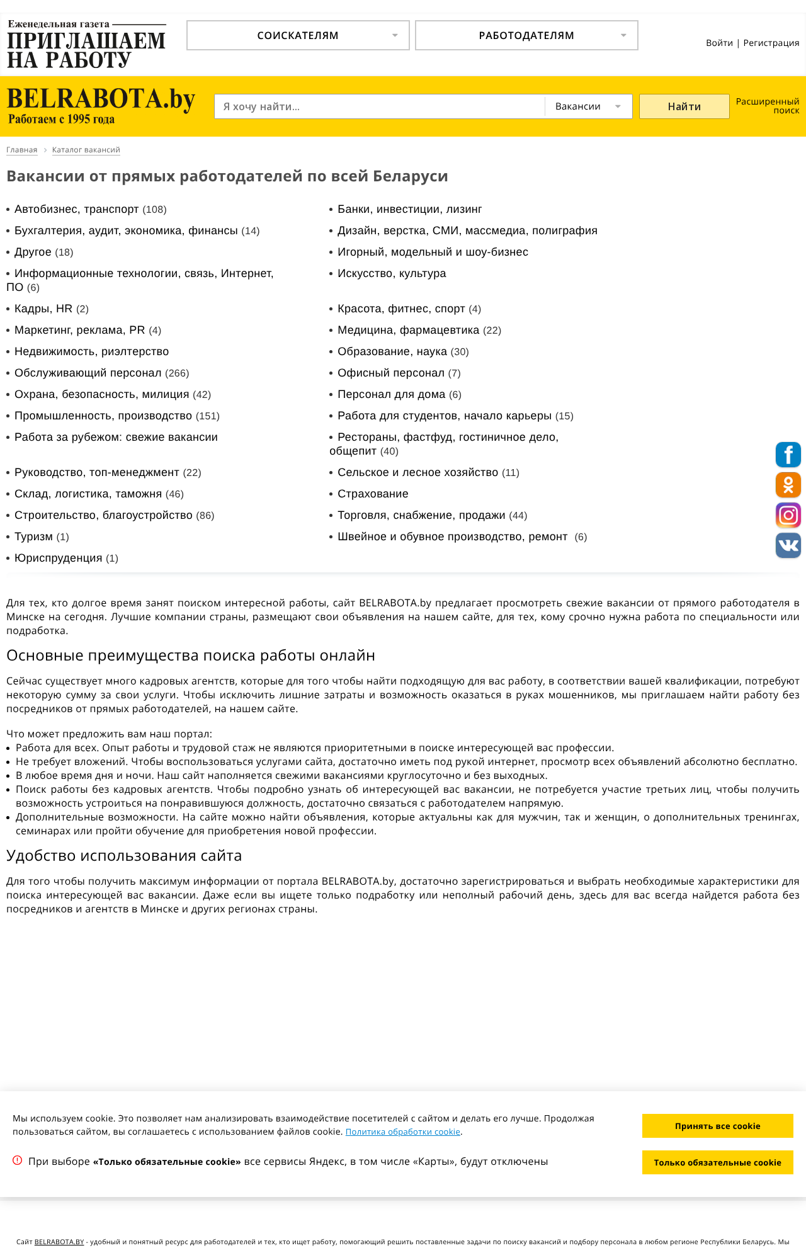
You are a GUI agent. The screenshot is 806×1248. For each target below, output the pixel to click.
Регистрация (771, 43)
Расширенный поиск (768, 106)
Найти (684, 106)
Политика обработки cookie (403, 1131)
